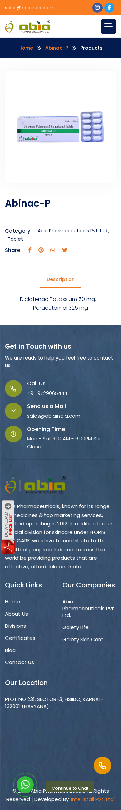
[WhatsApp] (25, 784)
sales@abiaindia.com (30, 7)
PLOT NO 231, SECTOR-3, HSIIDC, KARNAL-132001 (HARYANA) (54, 703)
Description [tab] (61, 279)
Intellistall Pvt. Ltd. (93, 799)
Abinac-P (56, 47)
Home (25, 47)
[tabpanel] (60, 303)
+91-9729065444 (47, 393)
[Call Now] (102, 765)
